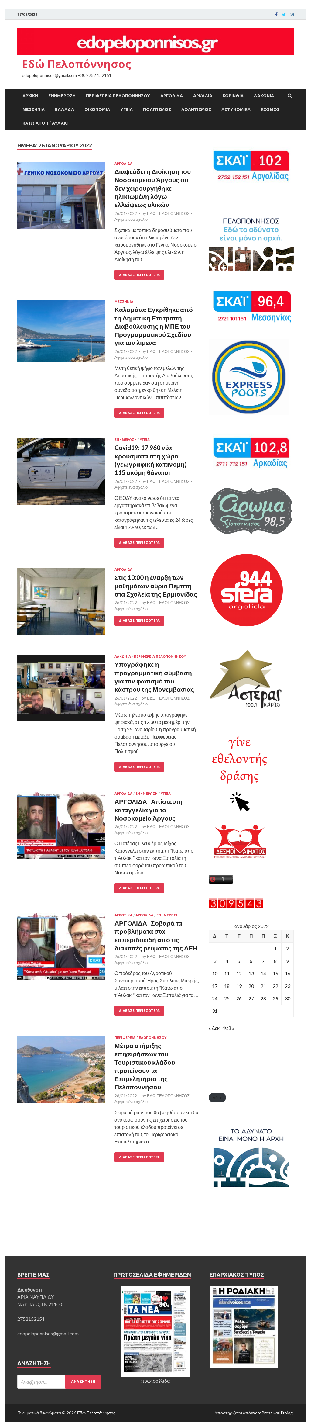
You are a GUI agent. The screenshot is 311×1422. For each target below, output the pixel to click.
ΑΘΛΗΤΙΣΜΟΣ (196, 109)
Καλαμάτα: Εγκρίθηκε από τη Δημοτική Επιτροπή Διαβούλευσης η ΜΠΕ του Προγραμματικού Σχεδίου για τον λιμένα (153, 326)
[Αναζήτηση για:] (59, 1382)
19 (239, 986)
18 (227, 986)
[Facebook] (276, 14)
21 (263, 986)
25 (227, 998)
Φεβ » (228, 1028)
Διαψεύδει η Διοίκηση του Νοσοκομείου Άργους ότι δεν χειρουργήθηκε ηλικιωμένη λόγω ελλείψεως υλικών (152, 188)
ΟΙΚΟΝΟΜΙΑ (97, 109)
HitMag (286, 1412)
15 (275, 973)
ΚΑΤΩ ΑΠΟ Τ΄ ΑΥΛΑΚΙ (45, 123)
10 (214, 973)
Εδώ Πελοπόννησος (76, 64)
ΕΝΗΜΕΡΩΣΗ (62, 95)
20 (251, 986)
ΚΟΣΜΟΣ (270, 109)
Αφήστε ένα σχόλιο (131, 219)
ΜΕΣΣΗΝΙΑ (33, 109)
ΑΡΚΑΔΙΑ (202, 95)
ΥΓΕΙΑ (126, 109)
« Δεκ (214, 1028)
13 (251, 973)
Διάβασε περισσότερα (139, 275)
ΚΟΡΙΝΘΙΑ (233, 95)
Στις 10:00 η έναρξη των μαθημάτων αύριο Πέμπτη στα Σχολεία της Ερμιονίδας (155, 585)
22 (275, 986)
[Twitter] (283, 14)
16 (287, 973)
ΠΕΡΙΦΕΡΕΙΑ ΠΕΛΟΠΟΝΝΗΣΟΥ (118, 95)
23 (287, 986)
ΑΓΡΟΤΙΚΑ (123, 915)
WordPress (261, 1412)
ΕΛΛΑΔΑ (64, 109)
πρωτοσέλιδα (155, 1381)
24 (214, 998)
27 (251, 998)
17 (214, 986)
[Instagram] (292, 14)
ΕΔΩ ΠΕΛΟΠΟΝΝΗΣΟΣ (168, 213)
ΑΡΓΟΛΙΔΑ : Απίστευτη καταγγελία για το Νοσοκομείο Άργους (148, 809)
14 (263, 973)
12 (239, 973)
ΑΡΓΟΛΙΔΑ (171, 95)
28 (263, 998)
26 (239, 998)
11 (227, 973)
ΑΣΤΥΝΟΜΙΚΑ (236, 109)
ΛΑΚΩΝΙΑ (264, 95)
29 (275, 998)
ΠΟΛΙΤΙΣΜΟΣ (157, 109)
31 (214, 1011)
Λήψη (217, 1097)
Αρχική (30, 95)
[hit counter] (236, 906)
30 (287, 998)
